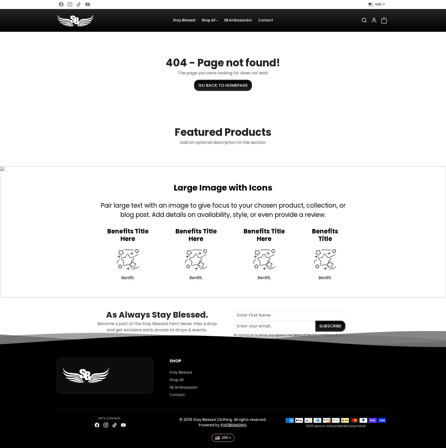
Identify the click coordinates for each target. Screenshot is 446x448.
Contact (265, 20)
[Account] (374, 20)
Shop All (177, 379)
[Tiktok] (78, 4)
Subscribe (330, 326)
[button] (364, 20)
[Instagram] (70, 4)
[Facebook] (61, 4)
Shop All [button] (209, 20)
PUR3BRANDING (233, 425)
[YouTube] (87, 4)
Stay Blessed (184, 20)
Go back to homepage (223, 85)
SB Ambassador (238, 20)
